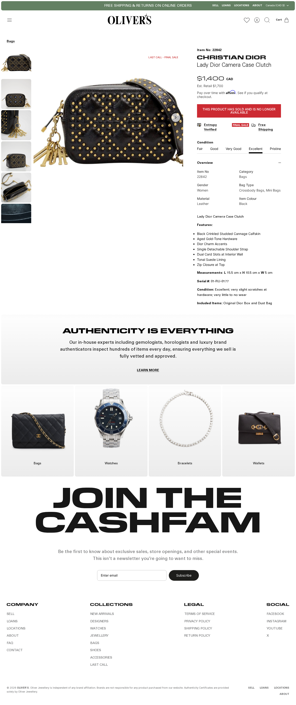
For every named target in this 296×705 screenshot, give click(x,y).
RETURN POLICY (197, 636)
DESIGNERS (99, 621)
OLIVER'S (23, 688)
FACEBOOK (275, 614)
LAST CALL (99, 665)
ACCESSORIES (101, 657)
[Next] (181, 5)
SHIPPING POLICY (198, 628)
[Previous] (114, 5)
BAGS (94, 643)
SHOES (95, 650)
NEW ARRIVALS (102, 614)
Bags (11, 41)
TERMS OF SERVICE (199, 614)
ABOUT (257, 5)
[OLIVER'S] (129, 20)
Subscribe (183, 575)
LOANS (226, 5)
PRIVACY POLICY (197, 621)
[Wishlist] (247, 20)
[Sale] (240, 127)
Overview (205, 163)
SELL (215, 5)
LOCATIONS (241, 5)
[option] (108, 123)
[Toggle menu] (12, 20)
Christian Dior (231, 57)
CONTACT (15, 650)
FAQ (10, 643)
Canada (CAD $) (275, 5)
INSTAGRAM (276, 621)
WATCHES (98, 628)
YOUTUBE (275, 628)
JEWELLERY (99, 636)
